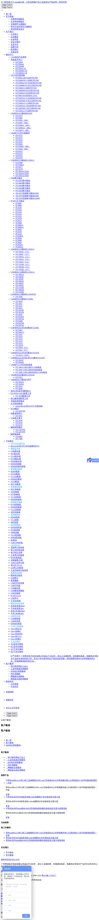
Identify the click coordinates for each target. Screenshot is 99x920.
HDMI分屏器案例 (18, 671)
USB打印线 (15, 586)
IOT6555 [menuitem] (19, 158)
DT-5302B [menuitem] (19, 292)
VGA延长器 (16, 456)
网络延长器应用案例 (19, 679)
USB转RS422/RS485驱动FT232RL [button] (25, 328)
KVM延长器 (16, 459)
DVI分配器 (15, 474)
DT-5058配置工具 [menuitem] (22, 396)
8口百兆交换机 (17, 647)
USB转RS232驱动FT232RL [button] (22, 299)
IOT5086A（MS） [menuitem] (23, 125)
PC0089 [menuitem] (18, 240)
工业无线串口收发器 (19, 570)
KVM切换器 (16, 505)
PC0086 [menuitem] (18, 205)
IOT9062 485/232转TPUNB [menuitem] (26, 78)
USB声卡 (14, 598)
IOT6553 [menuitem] (19, 154)
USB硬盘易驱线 (17, 591)
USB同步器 (15, 621)
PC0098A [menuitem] (19, 236)
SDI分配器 (15, 471)
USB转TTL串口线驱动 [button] (20, 133)
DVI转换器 (15, 494)
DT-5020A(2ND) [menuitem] (22, 171)
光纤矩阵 (14, 522)
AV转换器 (15, 492)
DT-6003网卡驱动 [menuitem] (22, 186)
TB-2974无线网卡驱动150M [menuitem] (27, 193)
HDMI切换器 (16, 507)
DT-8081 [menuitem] (18, 436)
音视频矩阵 (15, 515)
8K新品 (14, 540)
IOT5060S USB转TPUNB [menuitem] (25, 88)
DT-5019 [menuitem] (18, 337)
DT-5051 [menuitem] (18, 308)
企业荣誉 (14, 39)
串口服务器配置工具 (19, 398)
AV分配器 (15, 482)
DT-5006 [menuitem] (18, 389)
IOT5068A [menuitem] (19, 362)
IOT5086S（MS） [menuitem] (22, 146)
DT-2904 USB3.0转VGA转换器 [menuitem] (28, 367)
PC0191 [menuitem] (18, 216)
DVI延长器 (15, 454)
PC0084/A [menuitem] (19, 227)
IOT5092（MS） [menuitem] (22, 120)
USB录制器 (15, 619)
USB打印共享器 (17, 583)
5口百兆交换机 (17, 644)
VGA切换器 (16, 510)
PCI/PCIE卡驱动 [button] (17, 201)
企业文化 (14, 44)
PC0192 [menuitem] (18, 214)
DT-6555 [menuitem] (18, 142)
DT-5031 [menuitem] (18, 306)
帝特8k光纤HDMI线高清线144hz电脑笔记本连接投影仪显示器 (32, 838)
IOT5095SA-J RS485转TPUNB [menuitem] (28, 106)
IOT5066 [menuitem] (19, 163)
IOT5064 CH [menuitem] (20, 69)
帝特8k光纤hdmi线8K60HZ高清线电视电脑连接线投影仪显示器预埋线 (35, 840)
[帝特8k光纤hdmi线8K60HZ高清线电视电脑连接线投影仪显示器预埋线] (36, 808)
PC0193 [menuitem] (18, 212)
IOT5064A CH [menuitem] (21, 73)
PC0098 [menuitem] (18, 223)
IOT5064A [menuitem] (19, 64)
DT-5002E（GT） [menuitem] (22, 252)
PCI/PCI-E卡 (16, 596)
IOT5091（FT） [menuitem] (22, 350)
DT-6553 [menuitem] (18, 138)
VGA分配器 (16, 477)
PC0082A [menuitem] (19, 225)
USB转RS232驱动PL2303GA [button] (23, 272)
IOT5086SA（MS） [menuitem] (23, 128)
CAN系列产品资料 (18, 57)
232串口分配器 (17, 568)
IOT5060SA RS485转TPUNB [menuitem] (27, 93)
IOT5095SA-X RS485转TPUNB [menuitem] (28, 98)
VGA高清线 (16, 535)
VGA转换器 (16, 497)
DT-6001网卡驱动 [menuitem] (22, 181)
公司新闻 (14, 684)
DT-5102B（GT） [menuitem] (22, 264)
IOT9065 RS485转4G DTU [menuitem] (26, 96)
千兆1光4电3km (17, 613)
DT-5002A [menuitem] (19, 281)
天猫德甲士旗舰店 (18, 24)
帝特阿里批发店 (17, 29)
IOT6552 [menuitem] (19, 151)
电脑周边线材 (16, 573)
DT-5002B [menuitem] (19, 290)
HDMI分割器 (16, 624)
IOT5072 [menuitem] (19, 377)
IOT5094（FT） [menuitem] (22, 348)
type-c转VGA (16, 636)
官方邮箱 (10, 855)
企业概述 (14, 37)
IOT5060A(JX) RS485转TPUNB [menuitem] (28, 83)
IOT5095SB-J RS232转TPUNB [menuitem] (28, 108)
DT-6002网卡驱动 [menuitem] (22, 183)
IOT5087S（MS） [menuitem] (22, 130)
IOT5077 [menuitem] (19, 167)
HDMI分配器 (16, 479)
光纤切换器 (15, 512)
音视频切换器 (16, 502)
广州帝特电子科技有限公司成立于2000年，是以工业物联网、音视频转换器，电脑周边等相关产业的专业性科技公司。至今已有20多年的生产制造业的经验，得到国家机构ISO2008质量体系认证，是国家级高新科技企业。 (54, 658)
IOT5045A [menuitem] (19, 317)
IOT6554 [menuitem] (19, 156)
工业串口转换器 (17, 555)
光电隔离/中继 (17, 560)
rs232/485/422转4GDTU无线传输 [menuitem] (29, 406)
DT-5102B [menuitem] (19, 288)
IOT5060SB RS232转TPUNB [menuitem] (27, 90)
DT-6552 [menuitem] (18, 135)
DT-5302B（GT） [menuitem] (22, 270)
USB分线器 (15, 593)
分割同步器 (15, 616)
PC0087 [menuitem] (18, 203)
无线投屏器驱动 (17, 401)
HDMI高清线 (16, 538)
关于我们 (10, 32)
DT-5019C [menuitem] (19, 360)
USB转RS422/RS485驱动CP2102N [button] (25, 353)
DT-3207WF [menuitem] (20, 411)
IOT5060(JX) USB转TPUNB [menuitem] (27, 80)
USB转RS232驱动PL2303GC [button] (23, 160)
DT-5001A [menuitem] (19, 274)
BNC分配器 (16, 484)
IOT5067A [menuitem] (19, 332)
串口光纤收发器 (17, 550)
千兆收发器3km (17, 608)
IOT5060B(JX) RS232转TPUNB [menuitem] (28, 85)
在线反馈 (14, 52)
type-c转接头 (16, 639)
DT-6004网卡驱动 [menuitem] (22, 188)
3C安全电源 (16, 601)
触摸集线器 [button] (15, 434)
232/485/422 (15, 545)
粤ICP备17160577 (49, 875)
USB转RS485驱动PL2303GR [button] (23, 375)
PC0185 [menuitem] (18, 232)
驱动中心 (10, 55)
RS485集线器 (16, 558)
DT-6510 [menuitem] (18, 425)
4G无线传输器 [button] (17, 404)
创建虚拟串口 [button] (16, 413)
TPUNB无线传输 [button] (18, 75)
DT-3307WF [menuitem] (20, 430)
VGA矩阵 (15, 520)
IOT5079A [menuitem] (19, 325)
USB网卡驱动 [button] (16, 178)
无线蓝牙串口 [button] (16, 60)
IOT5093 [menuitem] (19, 144)
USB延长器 (15, 451)
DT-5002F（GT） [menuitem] (22, 254)
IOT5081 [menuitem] (19, 118)
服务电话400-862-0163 (10, 859)
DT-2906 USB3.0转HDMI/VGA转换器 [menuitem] (31, 372)
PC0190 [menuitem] (18, 219)
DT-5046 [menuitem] (18, 297)
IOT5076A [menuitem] (19, 319)
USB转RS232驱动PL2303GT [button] (22, 249)
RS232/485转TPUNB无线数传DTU (25, 446)
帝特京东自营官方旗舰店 (21, 27)
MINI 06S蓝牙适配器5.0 (21, 391)
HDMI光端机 (16, 464)
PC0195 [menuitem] (18, 208)
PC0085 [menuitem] (18, 229)
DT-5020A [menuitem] (19, 384)
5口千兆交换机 (17, 649)
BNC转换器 (16, 489)
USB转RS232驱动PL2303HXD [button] (23, 294)
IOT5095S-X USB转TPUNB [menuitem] (27, 103)
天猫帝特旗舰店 (17, 19)
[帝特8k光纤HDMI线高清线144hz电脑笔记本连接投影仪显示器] (33, 797)
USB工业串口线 (17, 563)
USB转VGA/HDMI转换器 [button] (21, 365)
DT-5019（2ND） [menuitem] (22, 355)
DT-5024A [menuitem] (19, 382)
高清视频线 (15, 525)
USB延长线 (15, 588)
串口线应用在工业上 (19, 666)
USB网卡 (14, 578)
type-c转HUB (16, 629)
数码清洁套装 (16, 575)
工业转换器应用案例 (19, 669)
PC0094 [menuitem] (18, 238)
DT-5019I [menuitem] (19, 345)
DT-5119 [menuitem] (18, 334)
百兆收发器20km (18, 606)
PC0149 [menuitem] (18, 234)
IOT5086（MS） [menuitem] (22, 149)
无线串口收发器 (17, 547)
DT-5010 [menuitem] (18, 386)
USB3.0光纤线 (17, 543)
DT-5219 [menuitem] (18, 339)
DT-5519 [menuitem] (18, 343)
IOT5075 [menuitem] (19, 116)
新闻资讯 (10, 681)
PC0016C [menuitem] (19, 245)
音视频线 (14, 580)
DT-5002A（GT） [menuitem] (22, 257)
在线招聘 (10, 692)
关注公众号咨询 (12, 708)
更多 (8, 794)
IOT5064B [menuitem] (19, 66)
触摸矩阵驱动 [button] (16, 427)
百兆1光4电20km (18, 611)
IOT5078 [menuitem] (19, 169)
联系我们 (14, 49)
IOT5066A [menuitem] (19, 165)
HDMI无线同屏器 (18, 466)
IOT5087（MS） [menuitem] (22, 123)
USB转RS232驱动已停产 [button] (21, 380)
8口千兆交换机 (17, 652)
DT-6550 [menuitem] (18, 423)
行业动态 (14, 686)
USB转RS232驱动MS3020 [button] (21, 113)
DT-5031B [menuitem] (19, 312)
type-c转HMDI (16, 634)
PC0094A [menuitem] (19, 247)
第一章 (9, 14)
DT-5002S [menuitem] (19, 285)
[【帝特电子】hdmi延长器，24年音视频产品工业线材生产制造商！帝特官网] (49, 2)
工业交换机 (15, 641)
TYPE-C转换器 (17, 626)
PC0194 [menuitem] (18, 210)
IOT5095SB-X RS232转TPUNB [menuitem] (28, 101)
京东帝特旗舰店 (17, 21)
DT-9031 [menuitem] (18, 416)
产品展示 (10, 441)
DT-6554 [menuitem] (18, 140)
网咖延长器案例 (17, 676)
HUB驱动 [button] (15, 409)
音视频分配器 (16, 469)
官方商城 (10, 16)
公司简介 (14, 34)
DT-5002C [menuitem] (19, 283)
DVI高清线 (15, 530)
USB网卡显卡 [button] (16, 418)
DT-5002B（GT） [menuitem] (22, 267)
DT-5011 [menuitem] (18, 304)
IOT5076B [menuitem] (19, 323)
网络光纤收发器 (17, 603)
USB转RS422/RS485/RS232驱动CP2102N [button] (28, 358)
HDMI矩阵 (15, 517)
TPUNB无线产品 (18, 444)
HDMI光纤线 (16, 527)
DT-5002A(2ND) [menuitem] (22, 176)
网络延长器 (15, 449)
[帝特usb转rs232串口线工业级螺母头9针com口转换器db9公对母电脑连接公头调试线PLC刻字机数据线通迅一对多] (52, 783)
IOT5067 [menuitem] (19, 330)
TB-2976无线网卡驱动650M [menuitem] (27, 196)
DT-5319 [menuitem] (18, 341)
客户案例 (10, 664)
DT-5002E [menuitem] (19, 277)
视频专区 (10, 700)
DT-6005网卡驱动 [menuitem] (22, 191)
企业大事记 (15, 42)
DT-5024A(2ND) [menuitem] (22, 174)
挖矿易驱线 (15, 674)
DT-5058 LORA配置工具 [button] (21, 393)
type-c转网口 (16, 631)
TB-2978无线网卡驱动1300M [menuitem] (27, 198)
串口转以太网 (16, 552)
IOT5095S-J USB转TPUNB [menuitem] (26, 111)
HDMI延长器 (16, 461)
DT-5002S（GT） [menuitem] (22, 262)
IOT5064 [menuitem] (19, 62)
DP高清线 (15, 532)
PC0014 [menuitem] (18, 221)
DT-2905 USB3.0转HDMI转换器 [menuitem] (28, 370)
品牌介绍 (14, 47)
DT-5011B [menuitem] (19, 310)
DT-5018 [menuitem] (18, 301)
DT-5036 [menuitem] (18, 421)
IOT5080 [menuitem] (19, 321)
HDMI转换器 (16, 499)
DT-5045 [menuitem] (18, 314)
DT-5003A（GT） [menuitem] (22, 259)
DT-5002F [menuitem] (19, 279)
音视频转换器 (16, 487)
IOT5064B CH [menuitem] (21, 71)
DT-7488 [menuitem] (18, 439)
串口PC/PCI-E (16, 565)
